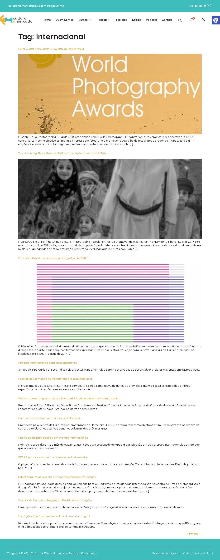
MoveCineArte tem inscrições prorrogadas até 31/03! (53, 258)
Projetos (121, 19)
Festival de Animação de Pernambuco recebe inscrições (55, 378)
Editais (136, 19)
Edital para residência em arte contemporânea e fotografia (57, 477)
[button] (216, 20)
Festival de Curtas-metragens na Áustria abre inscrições (55, 500)
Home (47, 19)
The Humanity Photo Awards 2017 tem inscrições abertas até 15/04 (62, 153)
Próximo (194, 533)
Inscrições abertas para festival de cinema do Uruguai (54, 516)
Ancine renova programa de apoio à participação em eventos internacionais (68, 398)
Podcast (151, 19)
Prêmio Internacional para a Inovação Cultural (49, 418)
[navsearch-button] (179, 19)
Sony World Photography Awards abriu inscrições (51, 48)
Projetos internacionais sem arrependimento (47, 362)
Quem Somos (65, 19)
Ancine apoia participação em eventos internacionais (53, 437)
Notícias (101, 19)
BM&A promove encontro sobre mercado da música (53, 457)
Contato (167, 19)
